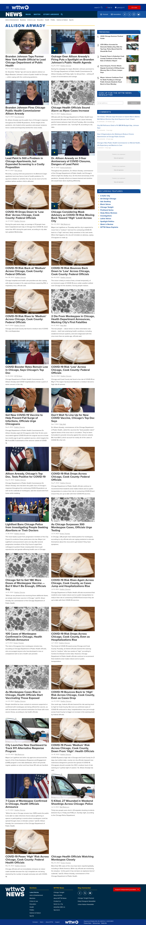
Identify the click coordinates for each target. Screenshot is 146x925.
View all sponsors (119, 158)
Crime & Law (31, 20)
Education (40, 20)
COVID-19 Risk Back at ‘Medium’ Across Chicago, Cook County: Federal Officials (25, 271)
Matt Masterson (65, 224)
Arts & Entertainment (12, 20)
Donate (134, 7)
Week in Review (106, 224)
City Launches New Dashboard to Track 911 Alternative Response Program (26, 748)
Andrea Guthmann (66, 168)
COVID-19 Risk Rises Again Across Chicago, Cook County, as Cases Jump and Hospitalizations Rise (72, 583)
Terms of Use (96, 923)
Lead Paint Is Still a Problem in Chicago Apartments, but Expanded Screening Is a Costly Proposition (24, 162)
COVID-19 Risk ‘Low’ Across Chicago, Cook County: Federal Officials (70, 370)
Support (57, 922)
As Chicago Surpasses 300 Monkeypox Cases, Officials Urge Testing (71, 527)
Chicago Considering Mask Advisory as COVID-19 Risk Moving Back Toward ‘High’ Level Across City (72, 216)
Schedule (35, 922)
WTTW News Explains (109, 227)
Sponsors (57, 910)
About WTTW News (60, 898)
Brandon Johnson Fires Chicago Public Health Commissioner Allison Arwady (25, 111)
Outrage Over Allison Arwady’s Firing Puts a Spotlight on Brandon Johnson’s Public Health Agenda (72, 59)
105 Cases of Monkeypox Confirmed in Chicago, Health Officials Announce (23, 637)
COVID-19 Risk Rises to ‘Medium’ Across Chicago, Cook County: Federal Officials (25, 319)
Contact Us (57, 901)
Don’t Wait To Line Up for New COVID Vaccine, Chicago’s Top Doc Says (73, 418)
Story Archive (51, 14)
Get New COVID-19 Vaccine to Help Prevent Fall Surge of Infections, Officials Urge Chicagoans (24, 419)
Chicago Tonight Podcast (86, 898)
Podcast (105, 14)
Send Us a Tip (58, 904)
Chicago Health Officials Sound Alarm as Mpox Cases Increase (70, 109)
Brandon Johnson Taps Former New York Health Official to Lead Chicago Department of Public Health (25, 60)
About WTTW (49, 922)
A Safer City (105, 195)
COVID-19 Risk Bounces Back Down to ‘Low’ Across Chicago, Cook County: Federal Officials (70, 271)
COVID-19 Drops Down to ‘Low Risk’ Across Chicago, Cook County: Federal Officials (24, 215)
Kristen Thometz (65, 534)
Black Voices (105, 204)
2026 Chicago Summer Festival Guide (111, 37)
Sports (71, 20)
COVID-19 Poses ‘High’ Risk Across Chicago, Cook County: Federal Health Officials (27, 859)
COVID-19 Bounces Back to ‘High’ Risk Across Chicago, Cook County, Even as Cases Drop (73, 695)
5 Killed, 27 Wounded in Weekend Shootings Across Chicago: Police (72, 802)
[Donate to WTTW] (71, 922)
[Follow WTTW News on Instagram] (134, 14)
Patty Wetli (63, 325)
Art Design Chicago (108, 198)
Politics (53, 20)
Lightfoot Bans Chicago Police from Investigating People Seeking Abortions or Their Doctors (26, 527)
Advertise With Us (59, 907)
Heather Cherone (20, 69)
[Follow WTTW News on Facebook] (125, 14)
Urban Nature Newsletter (86, 904)
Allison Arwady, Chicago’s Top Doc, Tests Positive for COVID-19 (25, 475)
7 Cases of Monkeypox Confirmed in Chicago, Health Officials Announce (26, 804)
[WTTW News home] (14, 14)
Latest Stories (34, 892)
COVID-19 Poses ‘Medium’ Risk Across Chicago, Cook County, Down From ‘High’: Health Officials (72, 748)
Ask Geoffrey (105, 201)
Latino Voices (105, 218)
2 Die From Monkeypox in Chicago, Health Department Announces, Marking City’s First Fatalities (73, 319)
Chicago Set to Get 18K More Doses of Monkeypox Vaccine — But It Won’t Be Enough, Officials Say (25, 584)
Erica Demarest (19, 117)
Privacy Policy (87, 923)
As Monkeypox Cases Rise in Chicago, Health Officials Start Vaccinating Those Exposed (24, 695)
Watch (37, 14)
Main (28, 14)
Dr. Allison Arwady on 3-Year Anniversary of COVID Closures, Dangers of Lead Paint (71, 161)
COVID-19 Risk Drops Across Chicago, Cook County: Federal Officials (70, 477)
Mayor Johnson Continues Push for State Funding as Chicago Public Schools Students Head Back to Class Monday (111, 80)
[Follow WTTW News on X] (129, 14)
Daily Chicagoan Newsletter (87, 901)
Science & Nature (62, 20)
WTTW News (18, 376)
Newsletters (117, 14)
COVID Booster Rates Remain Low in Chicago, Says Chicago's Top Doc (26, 370)
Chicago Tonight (106, 207)
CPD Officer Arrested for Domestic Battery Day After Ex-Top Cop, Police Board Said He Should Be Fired (111, 47)
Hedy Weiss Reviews (108, 213)
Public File (104, 923)
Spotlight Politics (107, 221)
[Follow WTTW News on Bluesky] (138, 14)
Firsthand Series (107, 210)
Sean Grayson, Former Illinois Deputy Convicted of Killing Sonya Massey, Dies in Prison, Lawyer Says (112, 69)
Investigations (106, 215)
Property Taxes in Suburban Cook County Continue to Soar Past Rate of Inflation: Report (112, 58)
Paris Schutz (18, 170)
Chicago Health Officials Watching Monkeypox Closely (72, 857)
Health (47, 20)
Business (23, 20)
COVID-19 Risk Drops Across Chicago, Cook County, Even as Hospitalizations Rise (70, 637)
